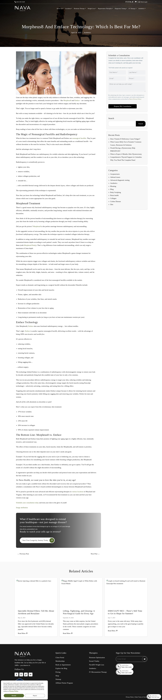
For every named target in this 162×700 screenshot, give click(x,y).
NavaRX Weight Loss (96, 665)
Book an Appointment (63, 665)
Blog (112, 189)
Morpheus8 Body (30, 245)
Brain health (114, 195)
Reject (35, 695)
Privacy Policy (130, 697)
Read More (22, 633)
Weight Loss (91, 8)
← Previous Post (23, 554)
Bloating (113, 186)
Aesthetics (141, 8)
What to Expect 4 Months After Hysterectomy (126, 154)
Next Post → (95, 554)
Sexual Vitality (94, 661)
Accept (14, 695)
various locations (77, 492)
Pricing (58, 672)
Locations (68, 8)
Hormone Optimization (97, 657)
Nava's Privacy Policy (135, 99)
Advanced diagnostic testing (119, 180)
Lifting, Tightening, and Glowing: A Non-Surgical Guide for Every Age (79, 612)
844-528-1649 (20, 2)
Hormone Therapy (79, 8)
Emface (77, 100)
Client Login (143, 2)
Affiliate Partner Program (64, 683)
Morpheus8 (67, 100)
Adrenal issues (115, 177)
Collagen (113, 198)
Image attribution (22, 507)
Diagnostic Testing (120, 8)
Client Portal (60, 657)
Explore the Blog (61, 668)
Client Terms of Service (141, 697)
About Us (59, 8)
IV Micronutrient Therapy (98, 672)
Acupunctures (115, 174)
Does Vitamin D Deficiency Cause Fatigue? (125, 139)
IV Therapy (132, 8)
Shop (57, 676)
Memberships (60, 661)
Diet (111, 204)
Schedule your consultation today (27, 503)
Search (111, 118)
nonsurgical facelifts (79, 138)
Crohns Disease (115, 201)
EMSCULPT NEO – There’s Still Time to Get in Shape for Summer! (125, 612)
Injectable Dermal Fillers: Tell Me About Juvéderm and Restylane (36, 612)
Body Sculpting (115, 192)
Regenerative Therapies (105, 8)
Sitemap (58, 679)
